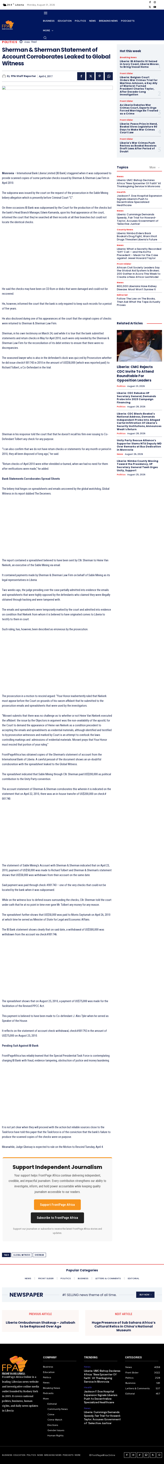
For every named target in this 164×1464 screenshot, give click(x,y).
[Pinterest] (100, 76)
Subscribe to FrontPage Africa (57, 1218)
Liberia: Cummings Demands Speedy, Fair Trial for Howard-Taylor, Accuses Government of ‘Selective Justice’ (137, 219)
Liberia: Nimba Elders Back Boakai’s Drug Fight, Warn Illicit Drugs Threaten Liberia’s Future (137, 236)
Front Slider (126, 74)
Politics (9, 42)
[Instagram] (154, 2)
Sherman (39, 1255)
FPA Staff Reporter (23, 76)
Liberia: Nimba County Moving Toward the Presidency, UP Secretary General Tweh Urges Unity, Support (137, 465)
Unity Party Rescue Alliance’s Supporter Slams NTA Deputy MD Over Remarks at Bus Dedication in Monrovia (139, 445)
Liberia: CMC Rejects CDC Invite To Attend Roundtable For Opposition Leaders (135, 373)
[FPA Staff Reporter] (4, 76)
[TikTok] (140, 1455)
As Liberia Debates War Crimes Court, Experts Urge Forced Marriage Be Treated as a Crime (139, 109)
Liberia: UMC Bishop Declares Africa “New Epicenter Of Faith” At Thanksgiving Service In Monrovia (139, 183)
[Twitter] (150, 7)
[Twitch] (146, 1455)
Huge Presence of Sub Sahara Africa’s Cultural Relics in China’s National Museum (123, 1326)
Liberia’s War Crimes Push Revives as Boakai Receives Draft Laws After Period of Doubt (138, 147)
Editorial (122, 295)
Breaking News (128, 58)
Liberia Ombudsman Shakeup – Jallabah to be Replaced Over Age (40, 1324)
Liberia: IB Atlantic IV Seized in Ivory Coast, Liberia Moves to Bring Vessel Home (139, 64)
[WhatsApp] (109, 76)
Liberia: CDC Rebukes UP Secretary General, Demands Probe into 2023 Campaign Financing (136, 397)
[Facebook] (150, 2)
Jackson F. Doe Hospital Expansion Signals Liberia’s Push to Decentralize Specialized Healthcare (139, 200)
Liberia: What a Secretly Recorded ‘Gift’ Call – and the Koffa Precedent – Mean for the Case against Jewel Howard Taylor (139, 253)
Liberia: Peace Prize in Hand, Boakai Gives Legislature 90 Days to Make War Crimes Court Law (138, 128)
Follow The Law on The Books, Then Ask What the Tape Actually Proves (138, 302)
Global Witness (21, 1255)
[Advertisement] (57, 258)
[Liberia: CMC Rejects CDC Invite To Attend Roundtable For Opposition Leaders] (139, 346)
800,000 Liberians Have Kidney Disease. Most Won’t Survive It (137, 287)
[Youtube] (154, 7)
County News (125, 230)
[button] (45, 37)
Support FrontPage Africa (57, 1205)
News (120, 176)
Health (121, 192)
